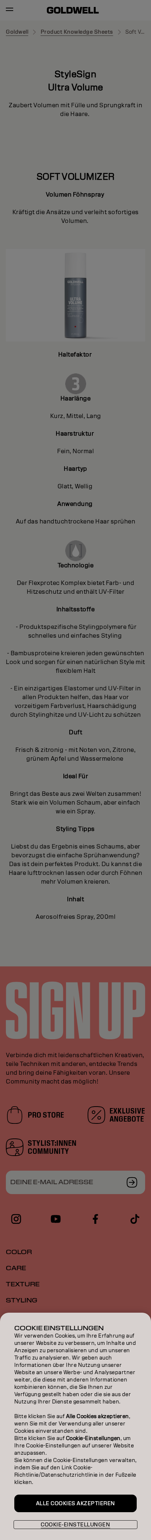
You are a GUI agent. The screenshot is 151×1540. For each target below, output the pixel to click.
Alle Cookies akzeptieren (75, 1503)
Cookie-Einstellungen (75, 1524)
